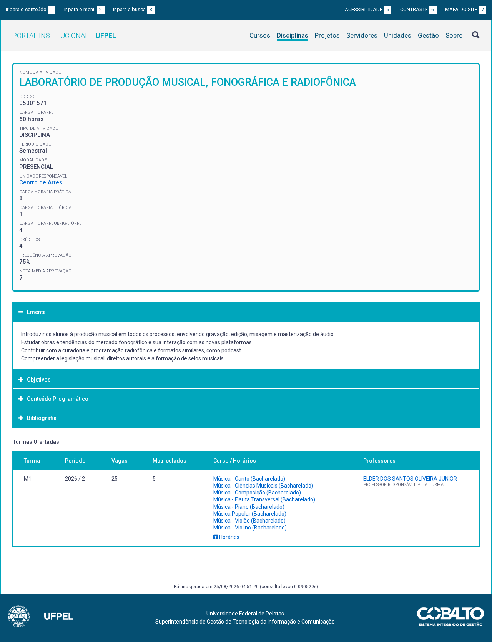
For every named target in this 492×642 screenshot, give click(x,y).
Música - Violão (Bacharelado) (249, 521)
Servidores (361, 35)
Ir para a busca (132, 9)
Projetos (327, 35)
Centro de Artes (40, 182)
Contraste (417, 9)
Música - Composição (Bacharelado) (257, 492)
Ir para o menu (83, 9)
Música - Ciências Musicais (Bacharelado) (263, 486)
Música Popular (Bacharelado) (249, 514)
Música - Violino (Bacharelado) (250, 527)
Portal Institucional (64, 36)
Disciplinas (292, 35)
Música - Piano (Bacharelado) (248, 507)
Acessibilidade (367, 9)
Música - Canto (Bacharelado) (249, 479)
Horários (228, 537)
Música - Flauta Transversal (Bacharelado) (264, 499)
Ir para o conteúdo (29, 9)
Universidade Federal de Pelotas (245, 613)
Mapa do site (464, 9)
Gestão (428, 35)
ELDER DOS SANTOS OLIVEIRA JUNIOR (410, 479)
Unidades (397, 35)
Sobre (453, 35)
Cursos (259, 35)
